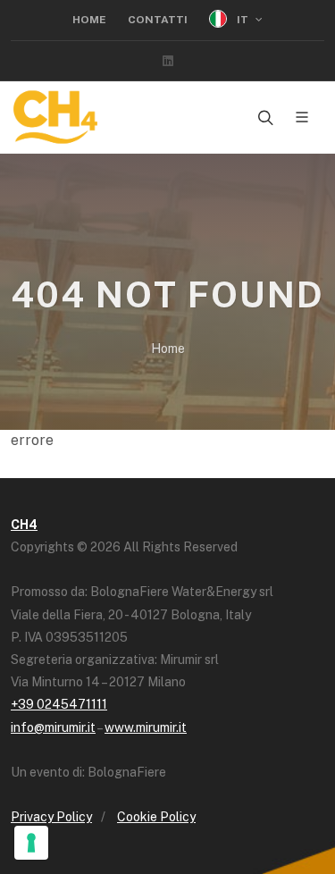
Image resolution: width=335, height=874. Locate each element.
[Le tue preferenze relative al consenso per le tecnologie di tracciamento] (31, 843)
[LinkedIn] (168, 60)
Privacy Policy (51, 817)
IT (242, 19)
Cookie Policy (156, 817)
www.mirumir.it (146, 727)
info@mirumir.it (53, 727)
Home (89, 19)
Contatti (158, 19)
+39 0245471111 (59, 704)
